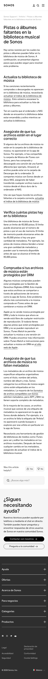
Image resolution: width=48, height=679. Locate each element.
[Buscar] (38, 5)
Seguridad (6, 658)
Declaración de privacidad (30, 647)
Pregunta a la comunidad (21, 546)
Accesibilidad (7, 653)
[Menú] (43, 5)
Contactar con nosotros (22, 538)
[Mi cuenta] (34, 5)
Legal (4, 647)
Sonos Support (10, 16)
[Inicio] (9, 5)
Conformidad (30, 653)
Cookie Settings (31, 658)
